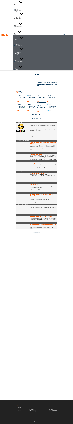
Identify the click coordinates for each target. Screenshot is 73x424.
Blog (14, 33)
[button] (36, 122)
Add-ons (15, 25)
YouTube (16, 34)
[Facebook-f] (16, 412)
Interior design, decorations (18, 10)
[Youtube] (18, 412)
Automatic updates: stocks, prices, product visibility (22, 192)
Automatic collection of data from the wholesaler (22, 204)
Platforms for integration (17, 18)
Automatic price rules (19, 122)
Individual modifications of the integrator (21, 214)
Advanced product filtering (20, 171)
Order (17, 101)
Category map (18, 161)
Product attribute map (19, 152)
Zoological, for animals (17, 11)
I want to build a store (17, 27)
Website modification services (18, 26)
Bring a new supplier (18, 17)
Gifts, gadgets (16, 8)
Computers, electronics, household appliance (20, 5)
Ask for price (49, 110)
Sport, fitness (16, 9)
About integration (16, 19)
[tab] (17, 92)
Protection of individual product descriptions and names (23, 140)
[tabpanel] (36, 102)
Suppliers (15, 4)
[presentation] (37, 390)
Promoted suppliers (18, 16)
